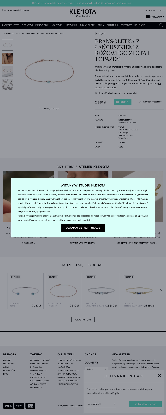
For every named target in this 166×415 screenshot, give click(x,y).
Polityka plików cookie (102, 203)
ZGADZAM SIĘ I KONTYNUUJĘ (83, 228)
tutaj (89, 220)
